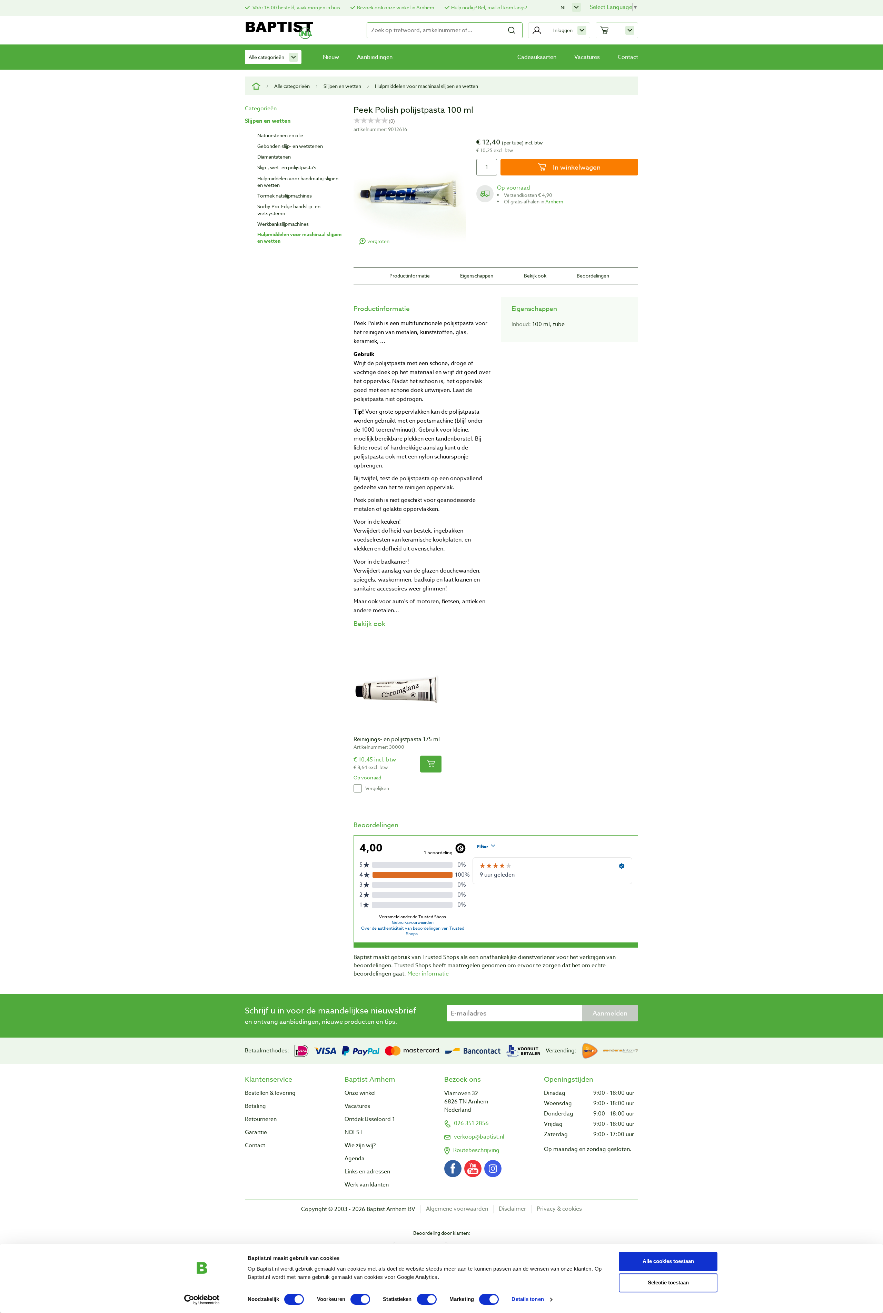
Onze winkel (360, 1093)
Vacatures (587, 57)
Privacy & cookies (559, 1209)
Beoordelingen (593, 275)
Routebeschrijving (476, 1150)
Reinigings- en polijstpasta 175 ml (397, 739)
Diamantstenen (274, 156)
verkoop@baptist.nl (479, 1137)
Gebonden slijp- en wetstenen (290, 146)
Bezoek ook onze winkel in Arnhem (395, 7)
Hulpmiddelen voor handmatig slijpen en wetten (297, 181)
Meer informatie (428, 974)
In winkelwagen (576, 167)
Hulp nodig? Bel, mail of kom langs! (489, 7)
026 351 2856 (471, 1123)
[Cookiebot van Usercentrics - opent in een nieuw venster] (202, 1299)
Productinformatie (409, 275)
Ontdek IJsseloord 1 (370, 1119)
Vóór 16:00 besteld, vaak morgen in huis (295, 7)
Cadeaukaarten (536, 57)
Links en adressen (367, 1172)
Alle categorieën (266, 57)
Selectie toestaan (668, 1282)
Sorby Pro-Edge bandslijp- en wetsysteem (288, 209)
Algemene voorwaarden (457, 1209)
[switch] (360, 1299)
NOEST (354, 1132)
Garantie (256, 1132)
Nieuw (331, 57)
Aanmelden (610, 1013)
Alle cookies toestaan (668, 1261)
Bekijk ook (535, 275)
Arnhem (554, 201)
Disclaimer (512, 1209)
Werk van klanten (367, 1185)
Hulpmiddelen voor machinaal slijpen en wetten (426, 86)
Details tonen (528, 1299)
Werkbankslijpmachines (283, 224)
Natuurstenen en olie (280, 135)
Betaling (255, 1106)
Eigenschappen (476, 275)
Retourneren (261, 1119)
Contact (628, 57)
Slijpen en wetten (342, 86)
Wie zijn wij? (360, 1145)
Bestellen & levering (270, 1093)
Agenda (355, 1158)
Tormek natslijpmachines (284, 195)
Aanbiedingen (375, 57)
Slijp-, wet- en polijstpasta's (286, 167)
